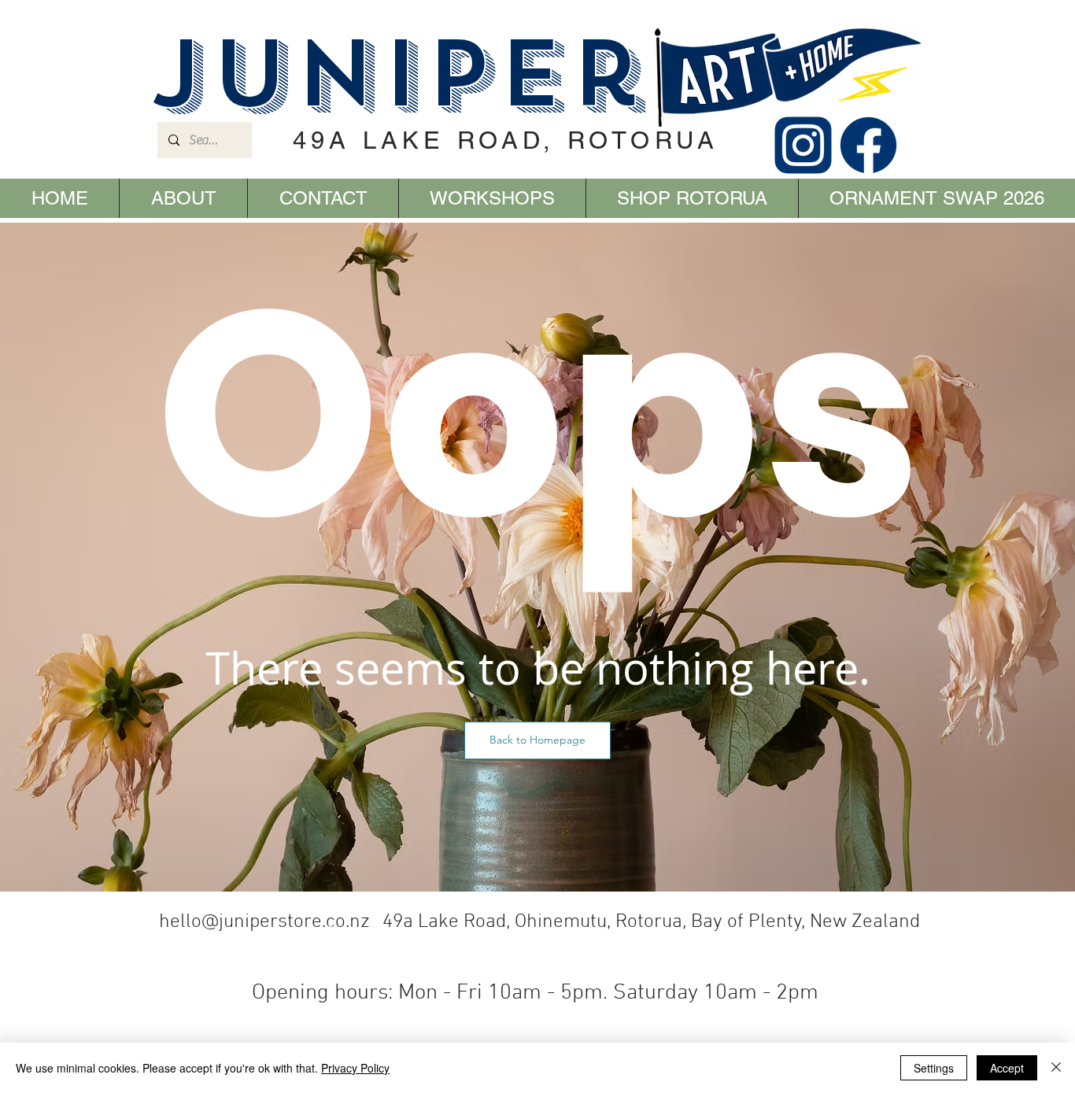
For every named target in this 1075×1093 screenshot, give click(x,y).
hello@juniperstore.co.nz (264, 922)
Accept (1007, 1068)
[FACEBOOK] (868, 145)
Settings (934, 1068)
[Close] (1056, 1067)
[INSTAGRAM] (803, 145)
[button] (537, 740)
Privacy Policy (355, 1068)
